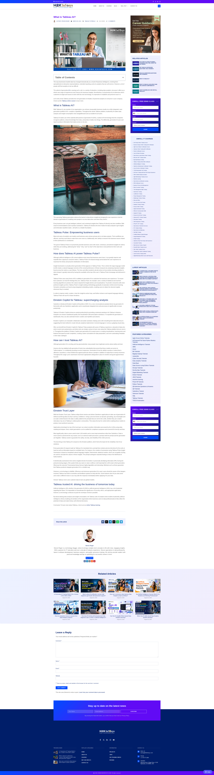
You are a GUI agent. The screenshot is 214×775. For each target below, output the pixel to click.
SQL (134, 396)
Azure (134, 349)
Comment (59, 640)
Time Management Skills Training (140, 189)
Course (134, 122)
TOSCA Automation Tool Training (140, 170)
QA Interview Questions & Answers (143, 386)
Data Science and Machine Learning (141, 181)
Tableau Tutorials (90, 21)
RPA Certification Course (139, 183)
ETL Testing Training (138, 228)
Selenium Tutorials (138, 393)
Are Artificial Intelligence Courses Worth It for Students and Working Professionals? (148, 289)
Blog (115, 6)
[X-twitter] (103, 740)
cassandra (136, 356)
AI (69, 90)
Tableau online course (68, 101)
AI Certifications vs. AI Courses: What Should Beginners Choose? (148, 318)
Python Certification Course (139, 151)
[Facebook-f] (100, 740)
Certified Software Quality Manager (141, 234)
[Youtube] (114, 740)
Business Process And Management (141, 185)
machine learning (138, 379)
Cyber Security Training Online (140, 253)
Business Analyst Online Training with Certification (144, 144)
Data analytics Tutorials (139, 361)
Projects (112, 751)
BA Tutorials (136, 351)
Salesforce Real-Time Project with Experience (143, 240)
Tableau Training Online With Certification (142, 161)
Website (58, 676)
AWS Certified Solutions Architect (140, 174)
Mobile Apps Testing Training (139, 198)
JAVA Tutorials (137, 377)
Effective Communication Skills (140, 210)
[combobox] (134, 113)
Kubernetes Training (138, 191)
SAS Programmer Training (139, 221)
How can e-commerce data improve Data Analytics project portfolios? (148, 283)
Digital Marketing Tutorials (140, 372)
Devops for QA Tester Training (140, 215)
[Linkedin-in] (107, 740)
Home (94, 6)
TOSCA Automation (138, 400)
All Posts (89, 558)
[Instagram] (110, 740)
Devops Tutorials (138, 368)
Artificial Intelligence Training (139, 163)
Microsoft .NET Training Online (140, 157)
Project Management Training (139, 195)
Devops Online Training (138, 206)
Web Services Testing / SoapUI (140, 245)
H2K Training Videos (115, 757)
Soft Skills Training (137, 232)
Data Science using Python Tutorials (143, 365)
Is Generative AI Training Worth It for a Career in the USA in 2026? (148, 272)
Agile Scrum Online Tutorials (141, 338)
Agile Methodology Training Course (141, 176)
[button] (159, 6)
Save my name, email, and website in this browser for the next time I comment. (78, 683)
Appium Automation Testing (139, 208)
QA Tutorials (136, 389)
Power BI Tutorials (138, 382)
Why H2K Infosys (86, 760)
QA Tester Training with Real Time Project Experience (144, 172)
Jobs (111, 754)
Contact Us (133, 6)
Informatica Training (138, 219)
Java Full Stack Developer (139, 153)
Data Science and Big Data (139, 230)
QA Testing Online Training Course (141, 142)
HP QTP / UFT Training (138, 223)
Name (134, 105)
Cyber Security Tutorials (140, 358)
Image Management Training (139, 236)
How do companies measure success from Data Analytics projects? (148, 294)
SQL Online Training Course (139, 249)
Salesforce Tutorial (138, 391)
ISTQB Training (137, 238)
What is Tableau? (144, 78)
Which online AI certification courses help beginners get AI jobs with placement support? (148, 277)
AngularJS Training (137, 213)
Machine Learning (137, 178)
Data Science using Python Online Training (142, 155)
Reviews (112, 760)
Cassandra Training (138, 242)
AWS (134, 347)
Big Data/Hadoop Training (139, 159)
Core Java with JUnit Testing (139, 202)
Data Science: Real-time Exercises (141, 225)
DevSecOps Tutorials (139, 370)
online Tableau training (93, 505)
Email (133, 116)
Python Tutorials (137, 384)
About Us (101, 6)
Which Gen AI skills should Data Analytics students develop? (148, 311)
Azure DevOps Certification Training (141, 168)
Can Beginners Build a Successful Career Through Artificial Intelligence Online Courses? (148, 324)
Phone (134, 111)
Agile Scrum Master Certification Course (142, 146)
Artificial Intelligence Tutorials (141, 344)
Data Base (136, 363)
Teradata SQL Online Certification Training (142, 251)
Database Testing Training (139, 204)
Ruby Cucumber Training (139, 187)
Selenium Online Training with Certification (142, 149)
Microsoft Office (137, 200)
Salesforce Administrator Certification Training (143, 166)
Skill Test (124, 6)
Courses (109, 6)
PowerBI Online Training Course (140, 247)
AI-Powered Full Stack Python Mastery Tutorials (144, 341)
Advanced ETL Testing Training (140, 217)
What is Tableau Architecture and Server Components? (148, 85)
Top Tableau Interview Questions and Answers (146, 68)
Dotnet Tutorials (137, 375)
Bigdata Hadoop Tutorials (140, 354)
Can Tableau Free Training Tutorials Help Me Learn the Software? (147, 63)
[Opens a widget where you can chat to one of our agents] (207, 772)
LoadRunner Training (138, 193)
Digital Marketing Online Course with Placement (143, 255)
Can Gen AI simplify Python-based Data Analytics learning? (148, 306)
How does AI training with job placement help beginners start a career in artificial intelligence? (148, 300)
